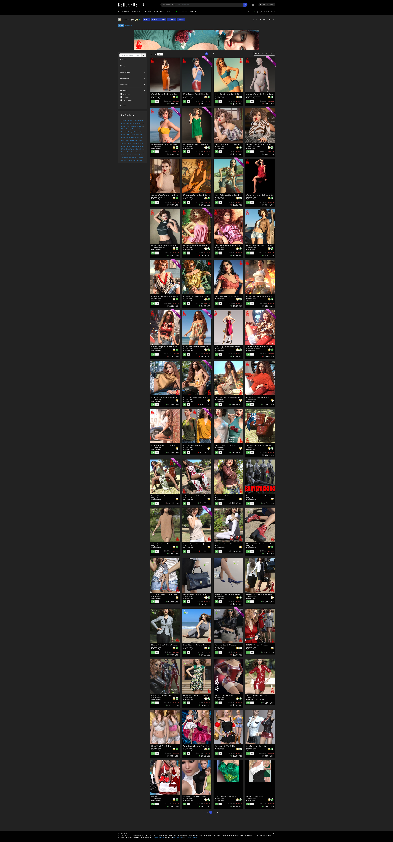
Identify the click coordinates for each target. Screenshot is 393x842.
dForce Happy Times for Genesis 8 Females (166, 445)
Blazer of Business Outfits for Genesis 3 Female (167, 645)
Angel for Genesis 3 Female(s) (256, 695)
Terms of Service (158, 837)
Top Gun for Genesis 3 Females (225, 645)
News (169, 12)
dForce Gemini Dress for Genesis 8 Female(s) (230, 445)
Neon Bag (154, 796)
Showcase (128, 25)
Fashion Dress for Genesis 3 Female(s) (196, 695)
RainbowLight (157, 98)
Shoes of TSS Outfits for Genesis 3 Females (261, 544)
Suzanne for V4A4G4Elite (254, 796)
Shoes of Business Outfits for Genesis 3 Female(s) (232, 594)
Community (159, 12)
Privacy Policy (192, 837)
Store (155, 19)
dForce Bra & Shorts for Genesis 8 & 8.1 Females (231, 94)
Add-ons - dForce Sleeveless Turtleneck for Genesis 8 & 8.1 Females (143, 160)
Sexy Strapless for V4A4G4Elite (225, 796)
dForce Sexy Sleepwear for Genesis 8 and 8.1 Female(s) (234, 347)
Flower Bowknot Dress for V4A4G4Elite (196, 746)
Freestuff (172, 19)
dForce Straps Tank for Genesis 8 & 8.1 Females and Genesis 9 (141, 149)
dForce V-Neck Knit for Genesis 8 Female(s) (135, 152)
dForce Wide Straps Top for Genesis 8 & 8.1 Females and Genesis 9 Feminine (209, 245)
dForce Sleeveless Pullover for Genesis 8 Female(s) (168, 397)
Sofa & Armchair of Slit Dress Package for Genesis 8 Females (267, 445)
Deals (176, 12)
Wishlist (181, 19)
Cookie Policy (177, 837)
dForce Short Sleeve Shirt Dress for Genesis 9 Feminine (139, 140)
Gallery (148, 12)
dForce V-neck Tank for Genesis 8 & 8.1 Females (199, 195)
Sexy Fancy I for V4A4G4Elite (256, 746)
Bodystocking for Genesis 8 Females (133, 143)
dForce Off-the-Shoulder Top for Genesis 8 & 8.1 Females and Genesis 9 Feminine (210, 296)
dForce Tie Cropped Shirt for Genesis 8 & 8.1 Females (138, 132)
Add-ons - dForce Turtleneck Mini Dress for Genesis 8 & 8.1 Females (174, 195)
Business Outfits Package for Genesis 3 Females (262, 594)
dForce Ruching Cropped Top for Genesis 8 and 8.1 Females (171, 347)
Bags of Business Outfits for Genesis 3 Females (199, 594)
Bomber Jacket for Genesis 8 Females (133, 155)
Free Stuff (137, 12)
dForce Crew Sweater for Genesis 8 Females (261, 397)
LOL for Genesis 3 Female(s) (224, 695)
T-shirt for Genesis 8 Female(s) (193, 544)
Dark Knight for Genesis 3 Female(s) (133, 157)
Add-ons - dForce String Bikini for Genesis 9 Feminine (264, 94)
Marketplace (123, 12)
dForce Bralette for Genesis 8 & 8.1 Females (166, 144)
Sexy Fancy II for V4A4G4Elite (225, 746)
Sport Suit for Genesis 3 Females (226, 544)
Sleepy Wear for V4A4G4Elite (161, 746)
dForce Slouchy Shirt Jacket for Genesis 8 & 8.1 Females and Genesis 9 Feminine (274, 245)
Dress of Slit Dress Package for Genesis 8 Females (168, 496)
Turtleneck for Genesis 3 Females (162, 544)
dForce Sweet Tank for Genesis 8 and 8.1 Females (200, 347)
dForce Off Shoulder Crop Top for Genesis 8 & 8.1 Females (234, 144)
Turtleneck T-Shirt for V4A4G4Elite (132, 120)
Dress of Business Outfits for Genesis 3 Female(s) (200, 645)
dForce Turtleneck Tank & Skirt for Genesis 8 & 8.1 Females (203, 94)
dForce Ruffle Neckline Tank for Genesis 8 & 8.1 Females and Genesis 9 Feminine (178, 296)
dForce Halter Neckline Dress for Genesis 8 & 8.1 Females (171, 94)
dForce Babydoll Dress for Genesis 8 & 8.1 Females (200, 144)
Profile (147, 19)
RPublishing (251, 699)
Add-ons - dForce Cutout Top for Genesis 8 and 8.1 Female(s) (267, 347)
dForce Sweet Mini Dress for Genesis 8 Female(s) (231, 397)
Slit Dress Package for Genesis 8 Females (197, 496)
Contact (193, 12)
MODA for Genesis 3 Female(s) (257, 645)
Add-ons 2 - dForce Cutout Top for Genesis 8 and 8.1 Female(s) (267, 144)
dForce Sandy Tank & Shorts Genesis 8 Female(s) (200, 397)
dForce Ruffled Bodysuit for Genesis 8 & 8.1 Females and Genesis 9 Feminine (241, 245)
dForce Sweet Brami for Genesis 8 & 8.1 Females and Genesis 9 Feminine (240, 296)
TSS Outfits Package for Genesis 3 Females (166, 594)
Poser (184, 12)
